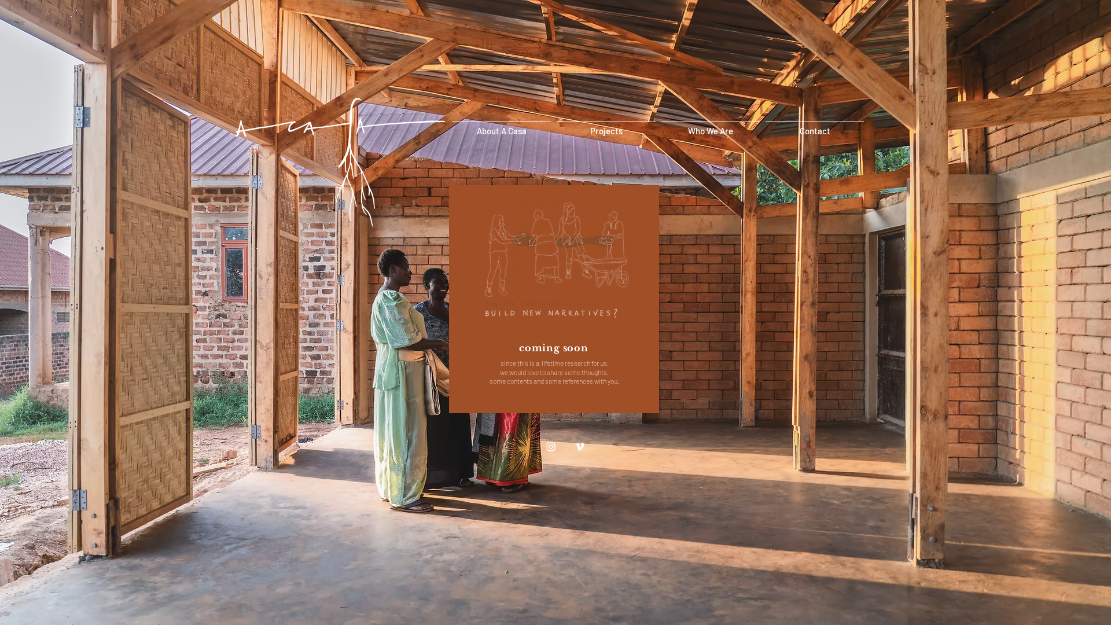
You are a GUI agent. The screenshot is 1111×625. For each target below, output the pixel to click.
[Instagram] (551, 447)
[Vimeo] (580, 447)
